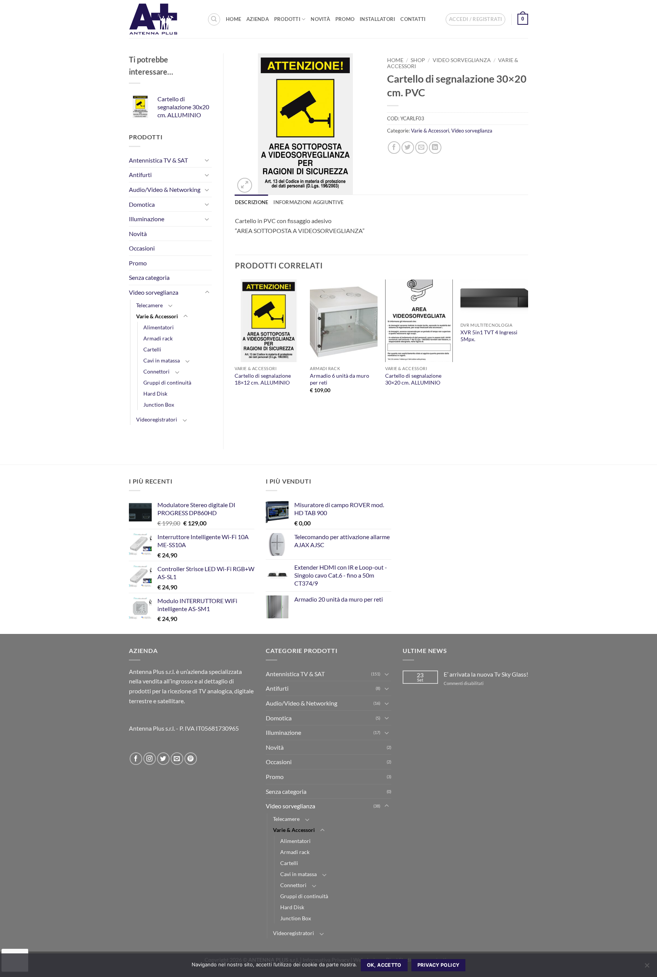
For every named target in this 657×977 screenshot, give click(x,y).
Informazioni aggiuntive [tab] (308, 202)
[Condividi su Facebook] (394, 147)
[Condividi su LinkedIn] (435, 147)
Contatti (412, 19)
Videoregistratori (156, 419)
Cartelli (152, 349)
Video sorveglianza (153, 292)
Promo (344, 19)
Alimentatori (158, 327)
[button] (475, 19)
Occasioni (142, 248)
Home (233, 19)
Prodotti (287, 19)
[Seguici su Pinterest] (190, 758)
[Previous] (235, 348)
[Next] (527, 348)
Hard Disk (155, 393)
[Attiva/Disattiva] (207, 159)
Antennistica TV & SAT (158, 160)
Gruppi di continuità (167, 382)
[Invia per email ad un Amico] (421, 147)
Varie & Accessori (157, 316)
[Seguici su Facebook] (136, 758)
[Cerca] (214, 19)
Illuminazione (146, 218)
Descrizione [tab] (251, 202)
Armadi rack (158, 338)
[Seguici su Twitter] (163, 758)
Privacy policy (438, 965)
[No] (646, 967)
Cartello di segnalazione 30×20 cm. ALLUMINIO (413, 379)
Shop (418, 60)
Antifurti (140, 174)
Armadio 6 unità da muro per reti (339, 379)
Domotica (142, 204)
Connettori (156, 371)
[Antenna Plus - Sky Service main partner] (162, 19)
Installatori (377, 19)
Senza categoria (149, 277)
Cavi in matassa (161, 360)
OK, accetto (384, 965)
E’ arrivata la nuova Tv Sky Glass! (486, 674)
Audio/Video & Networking (164, 189)
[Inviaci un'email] (177, 758)
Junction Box (158, 404)
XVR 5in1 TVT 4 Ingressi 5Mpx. (488, 336)
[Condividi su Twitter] (408, 147)
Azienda (257, 19)
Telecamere (149, 305)
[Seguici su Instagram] (149, 758)
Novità (320, 19)
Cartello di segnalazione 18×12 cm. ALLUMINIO (263, 379)
